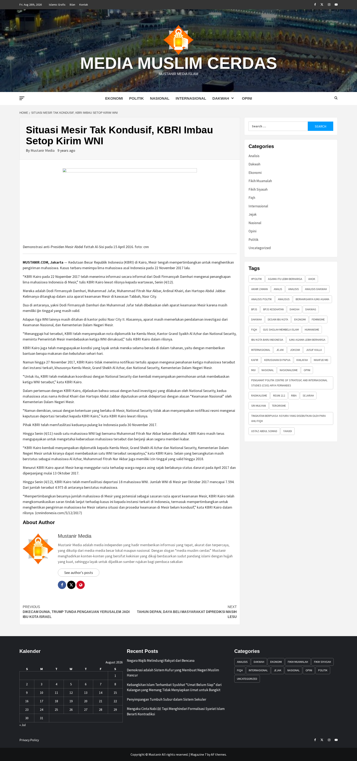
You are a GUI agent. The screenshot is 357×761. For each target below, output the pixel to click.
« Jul (22, 725)
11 (56, 693)
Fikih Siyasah (258, 189)
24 (41, 709)
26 (71, 709)
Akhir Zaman (259, 289)
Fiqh (252, 197)
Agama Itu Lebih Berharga (285, 279)
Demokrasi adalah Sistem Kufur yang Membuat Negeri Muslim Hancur (173, 673)
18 (56, 701)
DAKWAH (256, 319)
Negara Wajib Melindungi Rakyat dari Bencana (160, 660)
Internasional (191, 98)
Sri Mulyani (258, 405)
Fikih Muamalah (260, 181)
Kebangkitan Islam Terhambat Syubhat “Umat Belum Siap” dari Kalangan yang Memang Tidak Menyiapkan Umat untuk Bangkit (174, 687)
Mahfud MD (321, 360)
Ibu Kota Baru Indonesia (267, 340)
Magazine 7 (198, 754)
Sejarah (308, 395)
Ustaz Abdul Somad (264, 431)
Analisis (254, 156)
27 (85, 709)
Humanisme (312, 329)
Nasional (159, 98)
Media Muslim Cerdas (178, 63)
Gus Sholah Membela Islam (281, 329)
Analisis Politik (261, 299)
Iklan (72, 4)
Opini (247, 98)
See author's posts (78, 572)
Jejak (253, 214)
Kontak (83, 4)
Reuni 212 (279, 395)
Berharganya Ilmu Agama (312, 299)
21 (100, 701)
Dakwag (310, 309)
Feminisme (318, 319)
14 (100, 693)
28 (100, 709)
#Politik (256, 279)
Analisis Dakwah (316, 289)
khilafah (302, 360)
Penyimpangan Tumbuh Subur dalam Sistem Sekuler (166, 699)
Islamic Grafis (57, 4)
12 (71, 693)
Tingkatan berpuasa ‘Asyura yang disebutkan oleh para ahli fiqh (288, 418)
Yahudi (287, 431)
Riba (294, 395)
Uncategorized (260, 248)
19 (71, 701)
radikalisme (259, 395)
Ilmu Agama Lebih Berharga (307, 340)
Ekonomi (114, 98)
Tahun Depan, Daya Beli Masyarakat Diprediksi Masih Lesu (187, 612)
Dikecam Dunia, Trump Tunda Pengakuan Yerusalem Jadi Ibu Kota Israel (76, 612)
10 (41, 693)
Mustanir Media (43, 150)
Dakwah (220, 98)
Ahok (311, 279)
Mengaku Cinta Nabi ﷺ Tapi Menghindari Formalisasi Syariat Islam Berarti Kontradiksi (176, 711)
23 (27, 709)
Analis (278, 289)
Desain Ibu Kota (278, 319)
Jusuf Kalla (314, 350)
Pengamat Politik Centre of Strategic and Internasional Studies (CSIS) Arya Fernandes (289, 382)
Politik (136, 98)
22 (115, 701)
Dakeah (294, 309)
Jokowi (295, 350)
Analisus (284, 299)
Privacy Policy (29, 740)
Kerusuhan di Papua (277, 360)
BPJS (254, 309)
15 (115, 693)
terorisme (279, 405)
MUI (253, 370)
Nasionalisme (289, 370)
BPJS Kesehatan (273, 309)
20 (85, 701)
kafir (254, 360)
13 (85, 693)
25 (56, 709)
